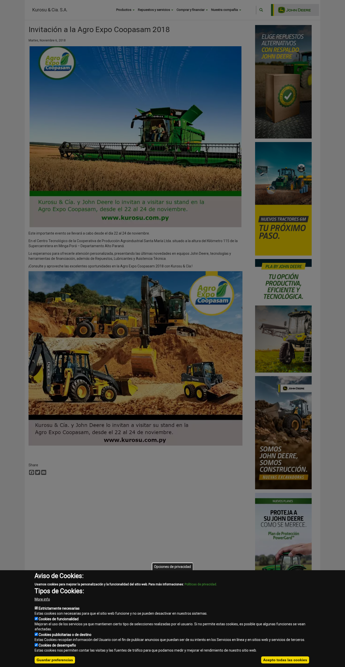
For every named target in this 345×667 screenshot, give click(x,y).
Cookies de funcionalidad (59, 619)
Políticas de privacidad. (201, 584)
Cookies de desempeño (57, 645)
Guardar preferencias (55, 660)
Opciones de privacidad (172, 567)
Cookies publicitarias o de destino (65, 635)
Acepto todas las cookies (285, 660)
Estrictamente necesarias (59, 608)
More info (42, 599)
